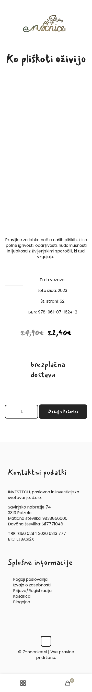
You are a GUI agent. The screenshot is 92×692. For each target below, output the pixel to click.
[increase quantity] (32, 411)
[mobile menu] (85, 10)
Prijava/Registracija (32, 591)
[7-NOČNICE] (46, 23)
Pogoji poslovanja (30, 579)
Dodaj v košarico (63, 411)
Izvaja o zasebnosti (32, 585)
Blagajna (21, 602)
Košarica (21, 596)
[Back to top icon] (46, 641)
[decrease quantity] (10, 411)
